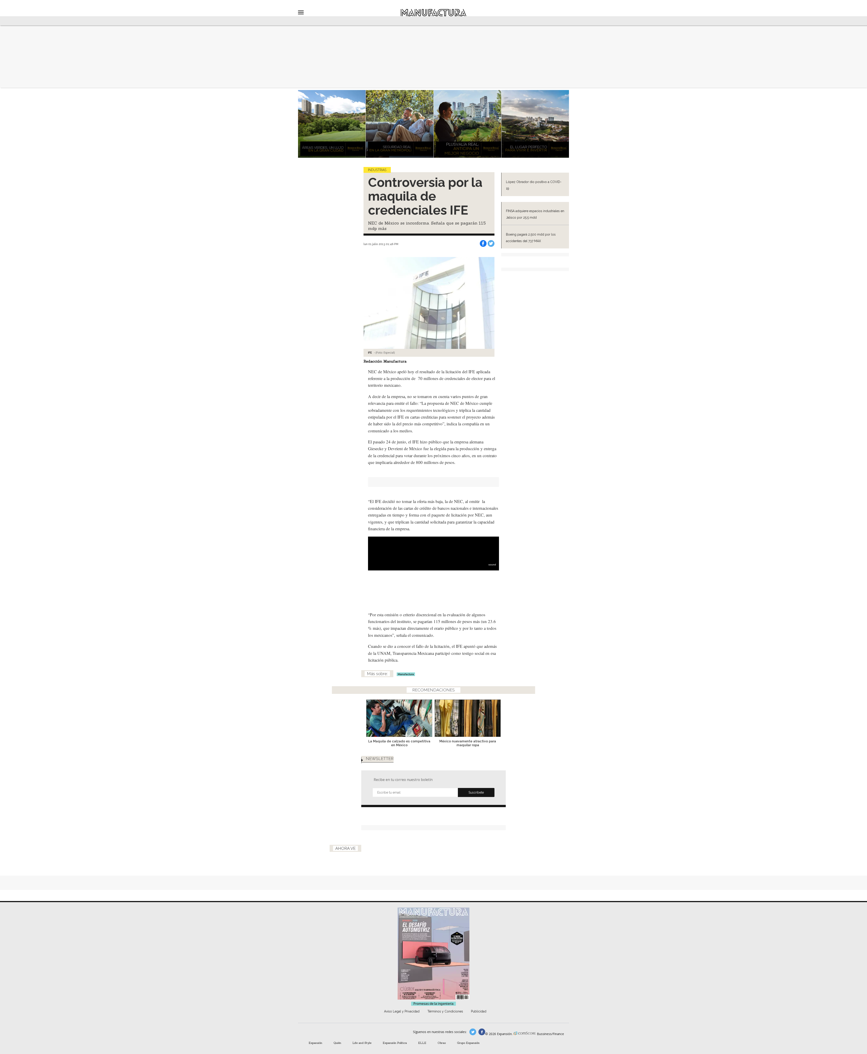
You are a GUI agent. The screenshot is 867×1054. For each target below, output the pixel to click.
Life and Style (361, 1043)
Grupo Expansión (468, 1043)
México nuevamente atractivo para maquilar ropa (467, 743)
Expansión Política (395, 1043)
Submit (476, 792)
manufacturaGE (472, 1032)
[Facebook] (483, 243)
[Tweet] (491, 243)
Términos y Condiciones (445, 1011)
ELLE (422, 1043)
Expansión (315, 1043)
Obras (442, 1043)
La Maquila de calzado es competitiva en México (399, 743)
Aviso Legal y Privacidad (402, 1011)
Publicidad (478, 1011)
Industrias (377, 170)
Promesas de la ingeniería (433, 1003)
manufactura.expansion (481, 1032)
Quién (337, 1043)
